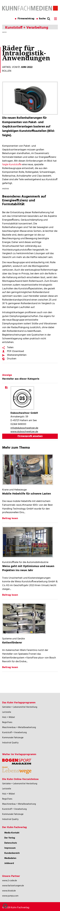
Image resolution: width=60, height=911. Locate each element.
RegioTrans (7, 722)
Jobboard (9, 863)
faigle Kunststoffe (12, 164)
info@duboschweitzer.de (24, 428)
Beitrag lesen (10, 518)
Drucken (11, 359)
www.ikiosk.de (9, 891)
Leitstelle (6, 712)
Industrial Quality (10, 742)
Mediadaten (10, 858)
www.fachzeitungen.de (13, 885)
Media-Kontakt (11, 833)
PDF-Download (15, 351)
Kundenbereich (12, 853)
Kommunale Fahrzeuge (12, 737)
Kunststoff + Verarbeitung (14, 732)
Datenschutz (10, 843)
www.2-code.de (9, 880)
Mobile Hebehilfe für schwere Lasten (26, 493)
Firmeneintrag (26, 19)
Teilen (10, 347)
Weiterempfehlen (17, 355)
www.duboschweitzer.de (24, 432)
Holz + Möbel (8, 717)
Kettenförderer (12, 642)
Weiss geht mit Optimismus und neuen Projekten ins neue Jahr (28, 568)
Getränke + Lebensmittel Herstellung (19, 707)
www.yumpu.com (10, 896)
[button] (5, 906)
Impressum (10, 848)
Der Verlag (9, 838)
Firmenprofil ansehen (30, 436)
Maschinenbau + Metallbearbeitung (19, 727)
